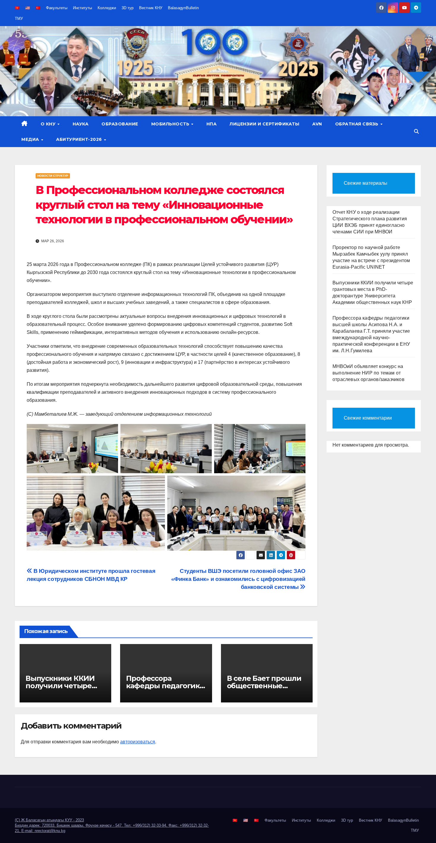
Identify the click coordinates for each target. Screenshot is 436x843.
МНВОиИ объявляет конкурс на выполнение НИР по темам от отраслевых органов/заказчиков (368, 373)
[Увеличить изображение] (110, 432)
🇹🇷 (38, 8)
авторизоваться (137, 741)
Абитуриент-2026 (79, 139)
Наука (81, 124)
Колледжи (107, 8)
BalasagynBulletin (183, 8)
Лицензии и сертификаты (264, 124)
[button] (416, 131)
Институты (82, 8)
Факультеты (56, 8)
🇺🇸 (27, 8)
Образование (119, 124)
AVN (317, 124)
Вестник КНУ (150, 8)
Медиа (30, 139)
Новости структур (52, 175)
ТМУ (19, 18)
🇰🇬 (17, 8)
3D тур (127, 8)
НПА (211, 124)
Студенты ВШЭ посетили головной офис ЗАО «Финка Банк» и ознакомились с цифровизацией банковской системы (238, 579)
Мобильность (171, 124)
